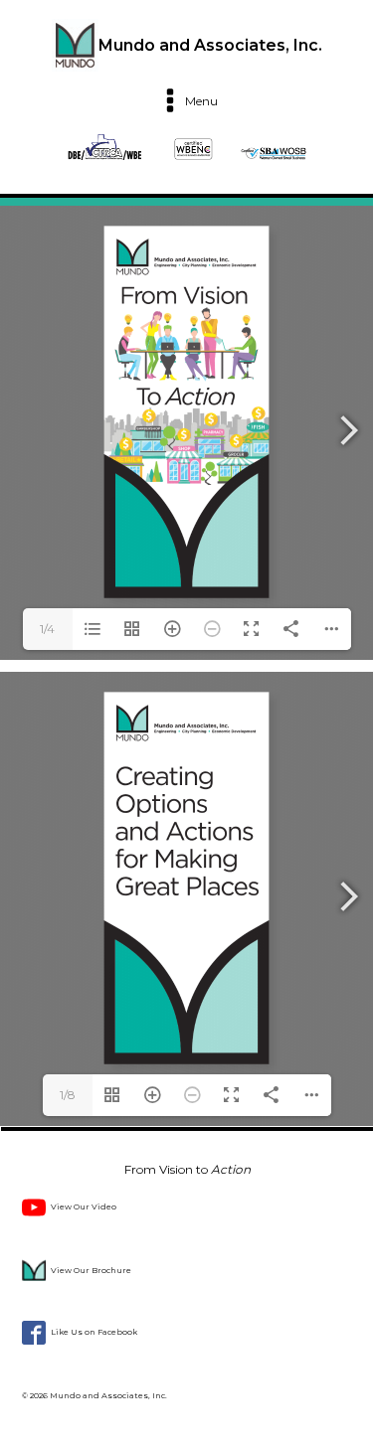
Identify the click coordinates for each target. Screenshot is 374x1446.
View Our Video (83, 1206)
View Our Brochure (91, 1270)
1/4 (47, 628)
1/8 (68, 1094)
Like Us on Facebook (94, 1332)
